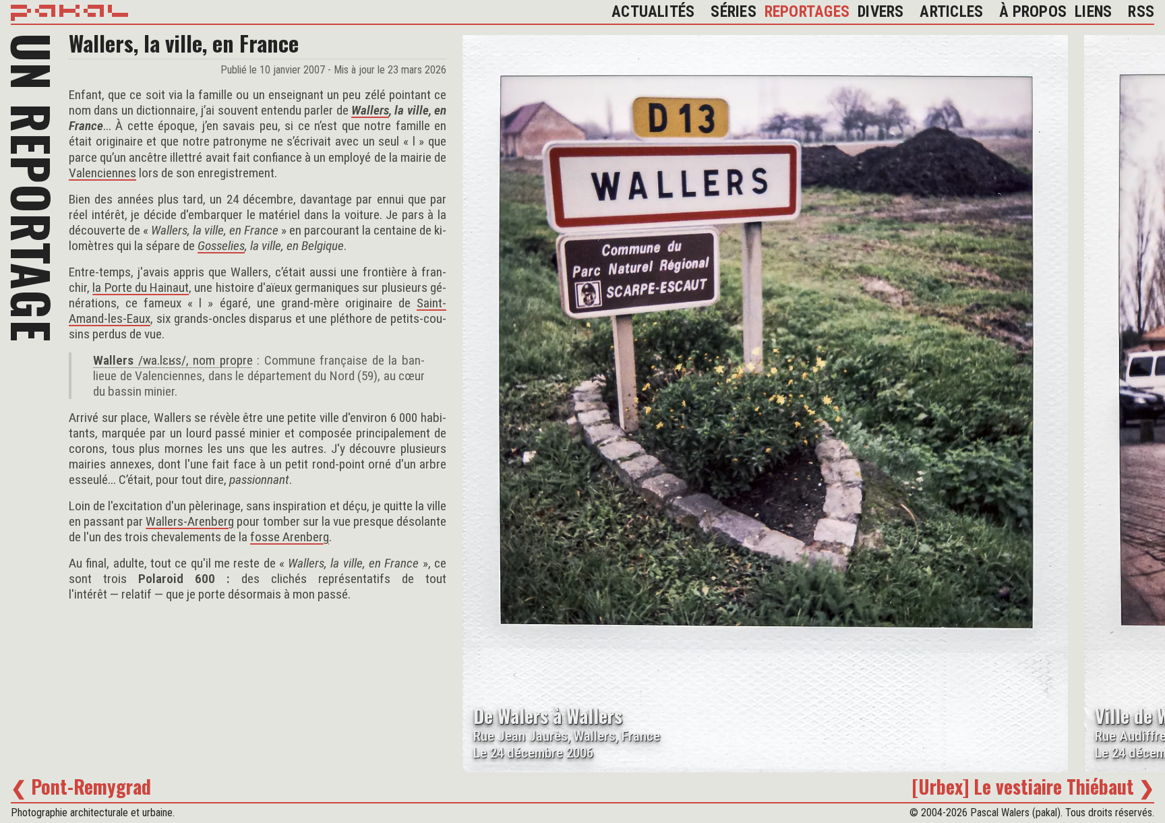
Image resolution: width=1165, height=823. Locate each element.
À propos (1033, 12)
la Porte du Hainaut (140, 287)
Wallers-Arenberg (190, 521)
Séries (733, 12)
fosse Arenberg (289, 537)
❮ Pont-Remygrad (81, 786)
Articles (951, 12)
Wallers (370, 110)
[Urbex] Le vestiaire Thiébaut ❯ (1033, 786)
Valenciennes (102, 173)
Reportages (807, 12)
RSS (1141, 12)
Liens (1093, 12)
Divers (880, 12)
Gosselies (221, 245)
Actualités (652, 12)
